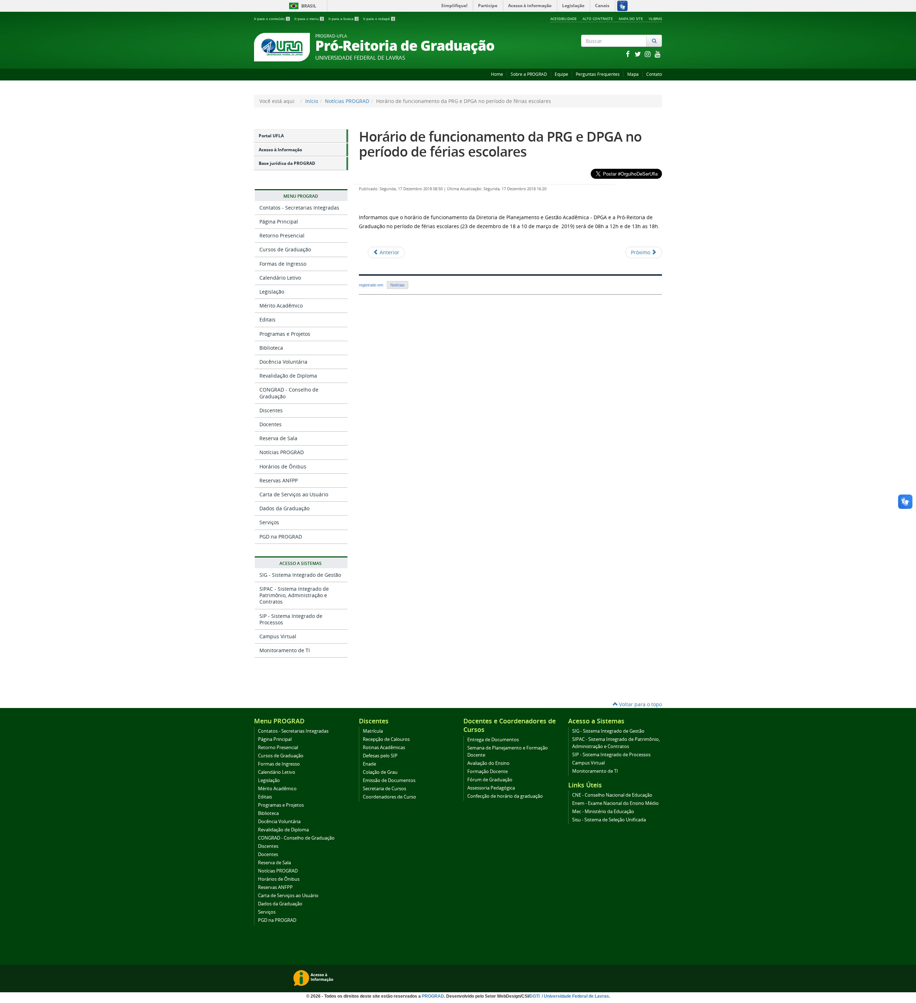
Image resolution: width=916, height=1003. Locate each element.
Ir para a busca (343, 19)
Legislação (271, 291)
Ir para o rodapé (378, 19)
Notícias (397, 285)
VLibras (655, 18)
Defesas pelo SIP (380, 756)
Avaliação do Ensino (488, 763)
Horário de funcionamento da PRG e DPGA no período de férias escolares (500, 144)
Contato (654, 74)
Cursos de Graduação (285, 249)
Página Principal (278, 221)
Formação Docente (487, 771)
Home (497, 74)
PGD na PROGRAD (280, 536)
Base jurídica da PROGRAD (287, 163)
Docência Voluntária (283, 361)
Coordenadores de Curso (389, 797)
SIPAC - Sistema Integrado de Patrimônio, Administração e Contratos (294, 595)
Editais (267, 319)
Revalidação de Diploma (288, 375)
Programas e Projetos (284, 333)
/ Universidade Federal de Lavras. (575, 996)
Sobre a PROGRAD (529, 74)
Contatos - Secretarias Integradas (299, 207)
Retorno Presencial (281, 235)
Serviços (269, 522)
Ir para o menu (308, 19)
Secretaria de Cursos (384, 789)
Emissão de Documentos (389, 780)
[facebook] (628, 53)
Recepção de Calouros (386, 739)
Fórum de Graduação (489, 780)
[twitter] (638, 53)
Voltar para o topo (640, 704)
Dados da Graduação (284, 508)
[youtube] (657, 53)
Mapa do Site (631, 18)
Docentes (270, 424)
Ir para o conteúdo (271, 19)
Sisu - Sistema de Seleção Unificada (609, 820)
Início (311, 101)
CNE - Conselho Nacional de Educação (612, 795)
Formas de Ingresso (282, 263)
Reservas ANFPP (278, 480)
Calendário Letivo (280, 277)
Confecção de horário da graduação (505, 796)
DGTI (535, 996)
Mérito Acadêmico (281, 305)
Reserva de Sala (278, 438)
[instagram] (648, 53)
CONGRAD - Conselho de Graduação (288, 392)
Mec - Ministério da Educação (603, 811)
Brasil (301, 6)
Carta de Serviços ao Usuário (293, 494)
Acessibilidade (563, 18)
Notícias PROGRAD (347, 101)
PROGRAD (433, 996)
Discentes (271, 410)
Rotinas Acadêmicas (384, 747)
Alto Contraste (598, 18)
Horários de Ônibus (282, 466)
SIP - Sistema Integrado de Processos (290, 619)
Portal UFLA (271, 136)
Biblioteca (271, 347)
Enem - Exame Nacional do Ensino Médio (615, 803)
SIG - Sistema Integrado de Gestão (300, 574)
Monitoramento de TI (284, 650)
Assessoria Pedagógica (491, 788)
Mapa (633, 74)
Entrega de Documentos (493, 740)
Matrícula (373, 731)
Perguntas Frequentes (598, 74)
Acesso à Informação (280, 150)
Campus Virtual (277, 636)
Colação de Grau (380, 772)
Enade (369, 764)
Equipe (561, 74)
